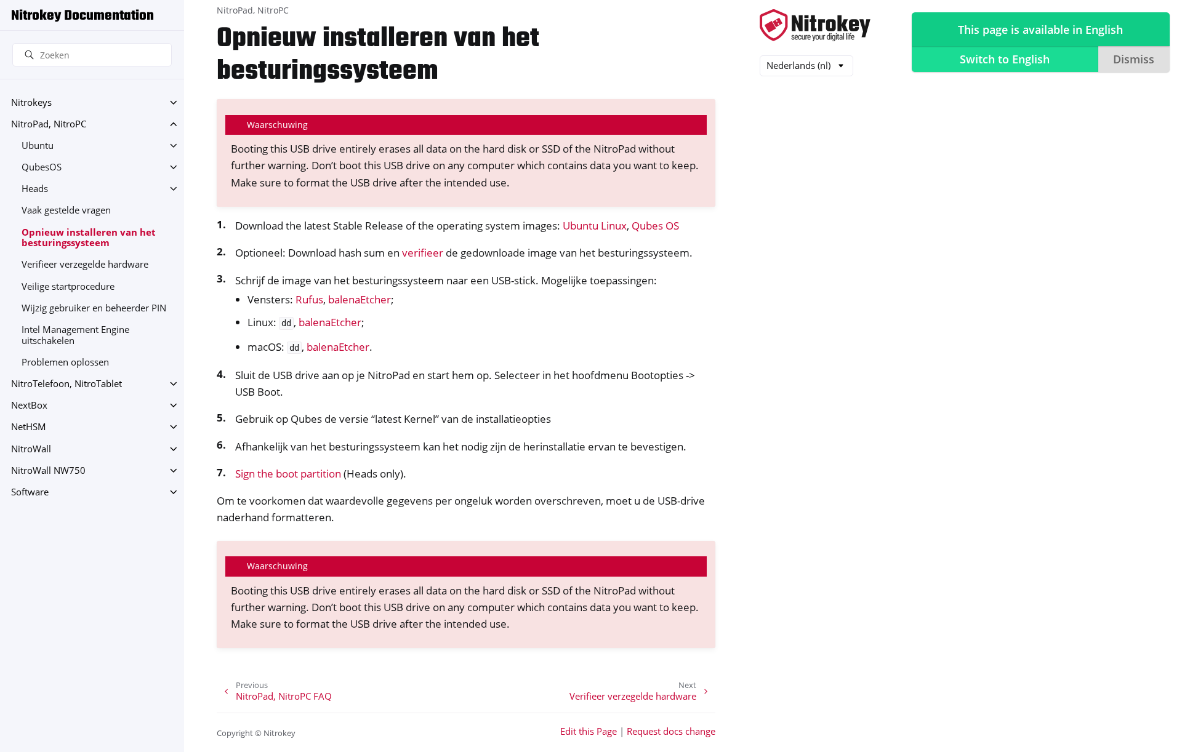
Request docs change (671, 731)
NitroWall (31, 448)
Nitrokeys (31, 102)
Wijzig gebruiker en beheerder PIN (94, 308)
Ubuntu (38, 145)
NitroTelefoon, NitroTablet (66, 383)
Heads (35, 188)
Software (30, 492)
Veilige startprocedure (68, 286)
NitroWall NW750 (48, 470)
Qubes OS (655, 225)
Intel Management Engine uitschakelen (75, 335)
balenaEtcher (359, 299)
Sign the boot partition (288, 473)
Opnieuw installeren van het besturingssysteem (89, 238)
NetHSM (28, 426)
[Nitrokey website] (815, 26)
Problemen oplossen (65, 362)
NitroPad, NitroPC (48, 124)
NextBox (29, 405)
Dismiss (1133, 59)
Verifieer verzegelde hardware (85, 264)
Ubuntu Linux (595, 225)
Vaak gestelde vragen (66, 210)
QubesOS (42, 167)
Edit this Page (588, 731)
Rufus (309, 299)
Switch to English (1005, 59)
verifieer (422, 253)
